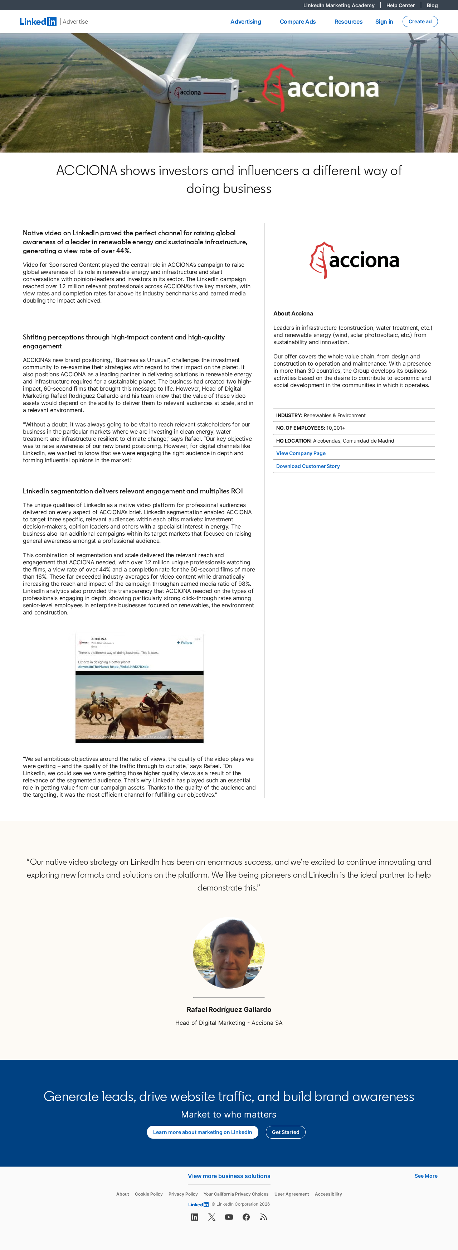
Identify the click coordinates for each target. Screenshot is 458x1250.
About (122, 1194)
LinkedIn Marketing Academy (342, 5)
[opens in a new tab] (194, 1219)
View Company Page (300, 453)
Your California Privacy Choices (236, 1194)
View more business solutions (229, 1175)
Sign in (384, 21)
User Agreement (291, 1194)
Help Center (403, 5)
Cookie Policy (149, 1194)
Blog (432, 5)
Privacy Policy (183, 1194)
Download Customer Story (308, 466)
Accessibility (328, 1194)
